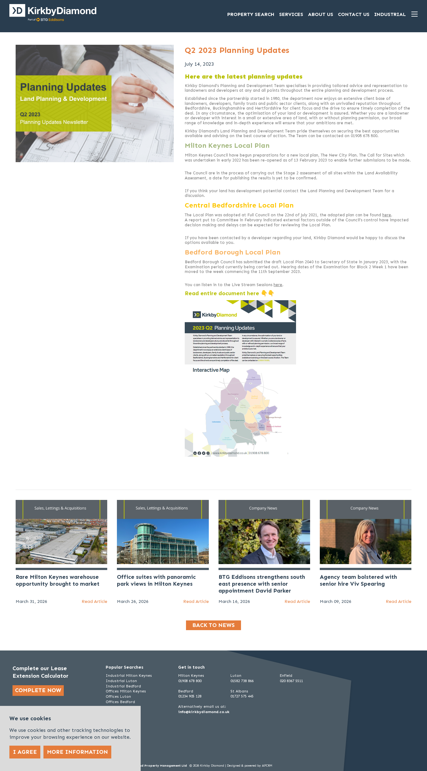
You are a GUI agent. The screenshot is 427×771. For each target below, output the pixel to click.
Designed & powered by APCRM (249, 766)
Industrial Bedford (123, 686)
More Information (77, 751)
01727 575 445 (242, 696)
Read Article (94, 601)
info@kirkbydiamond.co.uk (203, 712)
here (386, 215)
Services (291, 14)
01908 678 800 (189, 681)
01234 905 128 (189, 696)
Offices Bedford (120, 702)
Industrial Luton (121, 681)
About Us (320, 14)
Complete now (38, 690)
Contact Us (353, 14)
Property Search (250, 14)
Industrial (390, 14)
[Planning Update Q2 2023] (240, 378)
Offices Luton (118, 696)
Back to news (213, 625)
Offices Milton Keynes (126, 691)
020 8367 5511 (291, 681)
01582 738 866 (242, 681)
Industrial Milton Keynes (129, 675)
